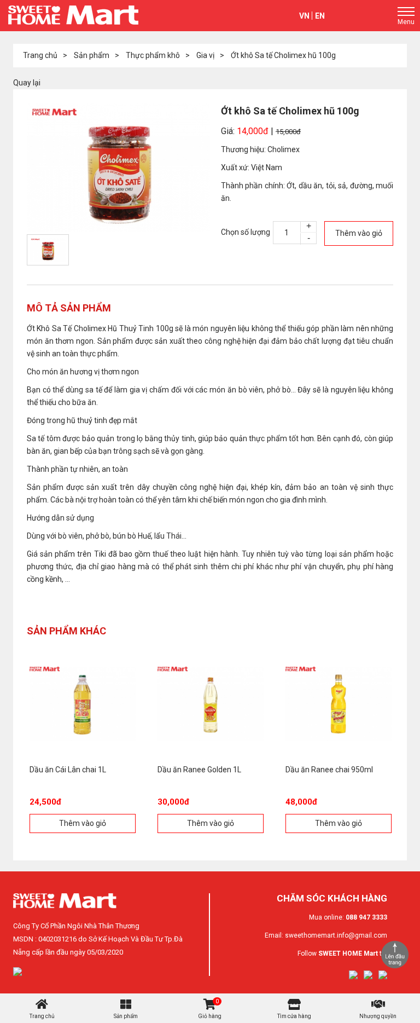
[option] (118, 167)
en (320, 15)
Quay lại (26, 82)
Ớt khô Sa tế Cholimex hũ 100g (283, 55)
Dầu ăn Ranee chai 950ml (329, 769)
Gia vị (205, 55)
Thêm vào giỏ (358, 233)
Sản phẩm (91, 55)
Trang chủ (40, 55)
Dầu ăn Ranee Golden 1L (199, 769)
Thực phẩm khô (153, 55)
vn (304, 15)
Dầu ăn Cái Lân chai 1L (68, 769)
